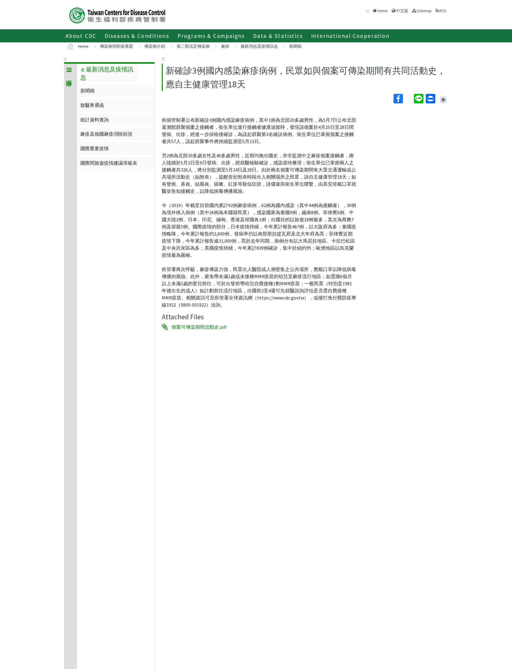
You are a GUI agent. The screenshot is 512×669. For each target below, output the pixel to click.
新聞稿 (295, 46)
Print (431, 98)
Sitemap (424, 10)
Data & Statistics (278, 35)
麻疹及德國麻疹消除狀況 (106, 134)
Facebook (403, 98)
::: (65, 59)
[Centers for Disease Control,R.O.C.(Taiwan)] (117, 14)
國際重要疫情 (94, 148)
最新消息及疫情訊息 (259, 46)
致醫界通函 (92, 105)
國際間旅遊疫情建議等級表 (108, 163)
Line (419, 98)
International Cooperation (350, 35)
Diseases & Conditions (137, 35)
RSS (443, 10)
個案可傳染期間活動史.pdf (199, 327)
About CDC (80, 35)
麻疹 (225, 46)
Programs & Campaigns (211, 35)
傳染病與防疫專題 (116, 46)
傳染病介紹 (154, 46)
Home (382, 10)
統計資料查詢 (94, 120)
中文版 (402, 10)
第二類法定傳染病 (193, 46)
